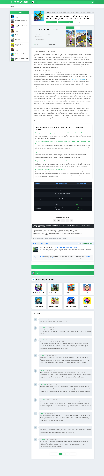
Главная (12, 6)
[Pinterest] (71, 220)
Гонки (49, 36)
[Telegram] (54, 220)
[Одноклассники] (63, 220)
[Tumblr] (67, 220)
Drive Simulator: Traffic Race (78, 79)
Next (72, 454)
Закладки (79, 22)
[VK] (58, 220)
